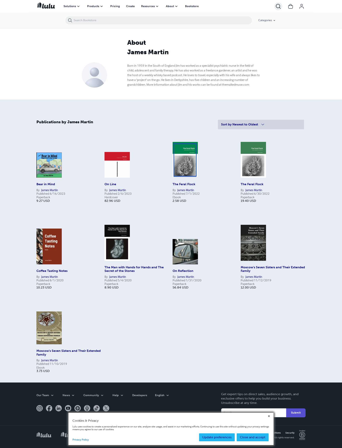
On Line (110, 184)
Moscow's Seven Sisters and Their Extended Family (273, 269)
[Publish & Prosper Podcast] (87, 408)
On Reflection (183, 271)
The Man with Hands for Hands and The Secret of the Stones (134, 269)
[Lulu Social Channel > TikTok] (96, 408)
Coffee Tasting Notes (51, 271)
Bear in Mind (45, 184)
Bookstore (192, 6)
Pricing (115, 6)
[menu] (78, 6)
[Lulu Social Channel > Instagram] (39, 408)
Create (130, 6)
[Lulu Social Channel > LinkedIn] (58, 408)
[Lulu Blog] (77, 408)
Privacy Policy (80, 439)
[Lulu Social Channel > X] (106, 408)
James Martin (49, 190)
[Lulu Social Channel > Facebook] (49, 408)
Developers (139, 395)
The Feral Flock (184, 184)
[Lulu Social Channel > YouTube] (68, 408)
